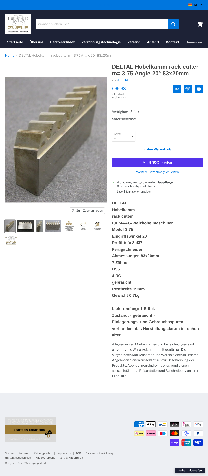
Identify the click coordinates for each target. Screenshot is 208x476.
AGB (78, 453)
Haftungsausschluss (18, 457)
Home (9, 55)
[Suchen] (173, 24)
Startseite (15, 42)
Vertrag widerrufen (71, 457)
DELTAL (124, 80)
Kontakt (172, 42)
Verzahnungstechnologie (101, 42)
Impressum (64, 453)
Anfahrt (153, 42)
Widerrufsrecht (45, 457)
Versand (133, 42)
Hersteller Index (62, 42)
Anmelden (194, 42)
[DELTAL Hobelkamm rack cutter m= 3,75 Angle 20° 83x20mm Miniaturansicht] (10, 226)
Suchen (10, 453)
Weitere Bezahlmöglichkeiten (157, 172)
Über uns (36, 42)
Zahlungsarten (43, 453)
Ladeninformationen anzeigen (134, 191)
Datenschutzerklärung (99, 453)
